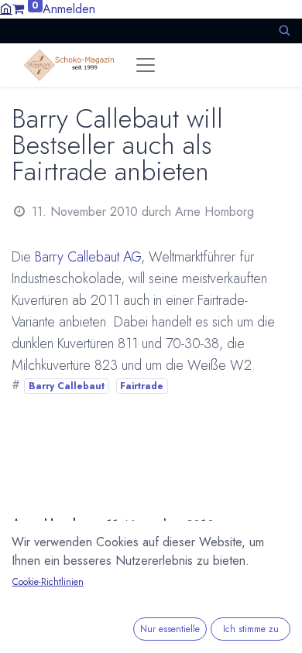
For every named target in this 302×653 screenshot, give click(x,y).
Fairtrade (141, 386)
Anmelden (69, 9)
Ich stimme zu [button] (251, 629)
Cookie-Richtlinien (48, 582)
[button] (284, 30)
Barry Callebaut (67, 386)
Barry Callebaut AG (88, 257)
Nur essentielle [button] (170, 629)
